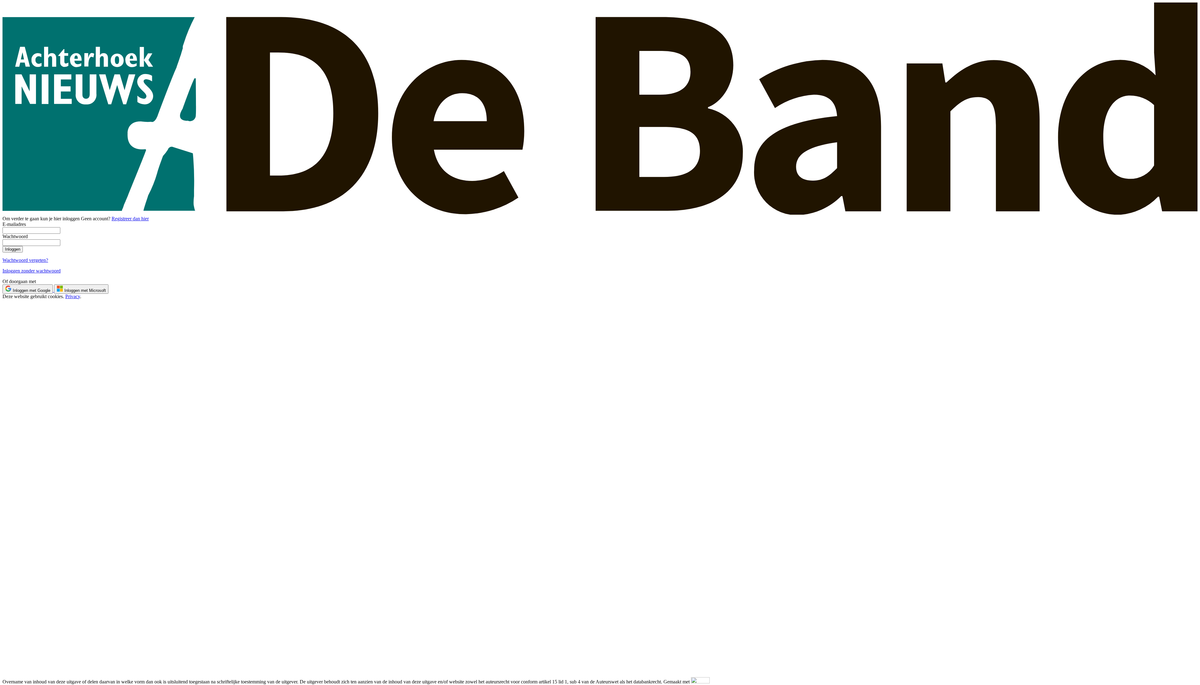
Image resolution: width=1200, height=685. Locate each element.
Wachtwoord (15, 236)
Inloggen (12, 249)
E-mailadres (14, 224)
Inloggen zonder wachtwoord (31, 270)
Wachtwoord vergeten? (25, 260)
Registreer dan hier (130, 218)
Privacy (72, 296)
